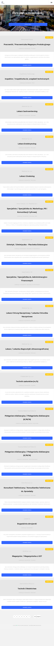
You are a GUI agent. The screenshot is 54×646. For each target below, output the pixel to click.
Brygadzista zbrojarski (27, 524)
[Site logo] (3, 2)
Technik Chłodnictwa (27, 588)
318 (35, 616)
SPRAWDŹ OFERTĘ (27, 65)
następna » (38, 616)
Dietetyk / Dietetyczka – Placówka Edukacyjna (27, 244)
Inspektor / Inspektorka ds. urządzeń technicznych (27, 79)
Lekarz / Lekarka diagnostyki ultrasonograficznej (27, 349)
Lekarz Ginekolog (27, 176)
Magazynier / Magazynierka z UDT (27, 556)
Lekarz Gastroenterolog (27, 111)
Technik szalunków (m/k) (27, 381)
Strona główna (24, 10)
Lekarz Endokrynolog (27, 144)
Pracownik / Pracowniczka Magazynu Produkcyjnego (27, 44)
